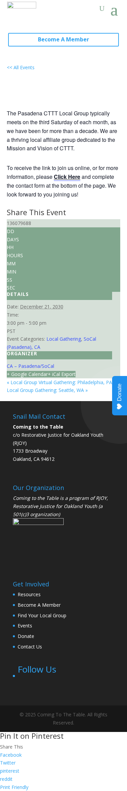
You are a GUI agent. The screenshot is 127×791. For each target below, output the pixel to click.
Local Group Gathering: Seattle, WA (47, 390)
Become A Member (63, 39)
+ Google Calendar (27, 374)
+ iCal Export (62, 374)
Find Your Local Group (42, 615)
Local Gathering (63, 339)
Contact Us (30, 646)
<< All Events (21, 67)
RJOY (101, 498)
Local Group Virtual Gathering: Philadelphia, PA (59, 382)
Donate (26, 636)
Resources (29, 594)
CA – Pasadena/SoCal (30, 366)
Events (25, 625)
